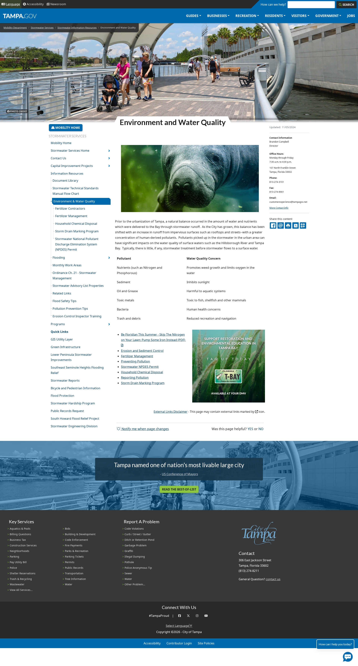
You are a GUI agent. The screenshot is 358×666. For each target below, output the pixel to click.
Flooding (59, 257)
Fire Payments (73, 545)
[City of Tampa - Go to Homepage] (20, 16)
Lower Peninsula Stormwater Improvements (71, 357)
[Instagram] (197, 616)
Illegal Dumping (135, 556)
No (260, 428)
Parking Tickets (74, 556)
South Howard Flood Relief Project (75, 418)
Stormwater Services (42, 27)
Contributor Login (179, 643)
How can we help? (273, 4)
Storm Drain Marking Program (77, 231)
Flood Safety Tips (64, 301)
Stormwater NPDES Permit (140, 367)
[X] (295, 225)
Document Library (65, 181)
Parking (14, 556)
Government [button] (327, 15)
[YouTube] (206, 616)
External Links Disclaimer (170, 412)
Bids (67, 528)
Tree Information (75, 579)
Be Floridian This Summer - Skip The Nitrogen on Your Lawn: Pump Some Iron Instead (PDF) (153, 337)
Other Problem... (135, 584)
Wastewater (17, 584)
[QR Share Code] (303, 225)
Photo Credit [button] (18, 111)
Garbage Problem (136, 545)
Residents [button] (274, 15)
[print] (288, 225)
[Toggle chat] (347, 656)
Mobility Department (15, 27)
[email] (280, 225)
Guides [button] (192, 15)
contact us (273, 579)
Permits (69, 562)
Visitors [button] (299, 15)
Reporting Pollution (135, 377)
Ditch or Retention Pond (139, 540)
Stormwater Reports (65, 380)
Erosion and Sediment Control (142, 351)
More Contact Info (278, 207)
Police (13, 567)
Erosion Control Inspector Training (77, 316)
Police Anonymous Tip (138, 567)
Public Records (74, 567)
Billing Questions (20, 534)
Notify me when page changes (145, 429)
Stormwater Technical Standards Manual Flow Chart (76, 191)
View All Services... (21, 590)
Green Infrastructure (65, 347)
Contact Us (58, 158)
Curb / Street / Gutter (138, 534)
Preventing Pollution (135, 361)
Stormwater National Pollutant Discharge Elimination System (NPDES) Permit (76, 244)
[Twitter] (188, 616)
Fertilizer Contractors (70, 208)
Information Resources (67, 173)
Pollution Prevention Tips (70, 309)
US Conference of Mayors (180, 474)
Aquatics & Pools (20, 528)
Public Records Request (67, 411)
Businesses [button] (217, 15)
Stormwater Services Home (70, 151)
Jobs (351, 15)
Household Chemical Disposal (76, 224)
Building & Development (80, 534)
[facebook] (273, 225)
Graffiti (129, 551)
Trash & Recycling (21, 579)
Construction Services (23, 545)
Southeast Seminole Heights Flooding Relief (77, 370)
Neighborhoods (19, 551)
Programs (58, 324)
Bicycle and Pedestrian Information (75, 388)
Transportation (74, 573)
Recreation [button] (245, 15)
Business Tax (18, 540)
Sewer (128, 573)
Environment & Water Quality (74, 201)
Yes (250, 428)
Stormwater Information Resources (77, 27)
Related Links (62, 293)
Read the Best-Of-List (179, 489)
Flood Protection (62, 396)
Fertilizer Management (71, 216)
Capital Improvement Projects (72, 166)
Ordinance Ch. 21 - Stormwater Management (74, 275)
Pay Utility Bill (18, 562)
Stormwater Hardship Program (73, 403)
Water (68, 584)
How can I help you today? (335, 644)
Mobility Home (67, 128)
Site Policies (206, 643)
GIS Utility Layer (62, 339)
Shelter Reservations (22, 573)
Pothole (129, 562)
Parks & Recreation (76, 551)
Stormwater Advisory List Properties (78, 286)
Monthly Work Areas (67, 265)
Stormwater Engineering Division (74, 426)
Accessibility (152, 643)
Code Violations (134, 528)
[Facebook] (179, 616)
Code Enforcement (76, 540)
